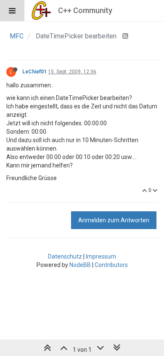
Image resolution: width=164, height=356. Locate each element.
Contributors (111, 265)
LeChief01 (34, 72)
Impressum (101, 256)
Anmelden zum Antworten (113, 220)
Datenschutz (65, 256)
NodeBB (80, 265)
